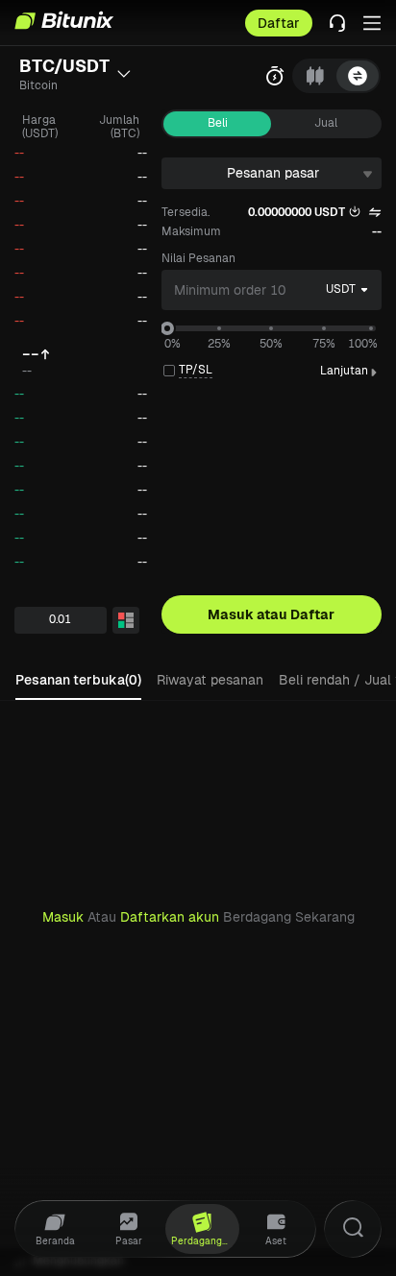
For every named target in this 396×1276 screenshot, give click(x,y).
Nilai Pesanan (198, 258)
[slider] (167, 328)
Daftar (279, 23)
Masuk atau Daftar (271, 614)
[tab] (315, 75)
